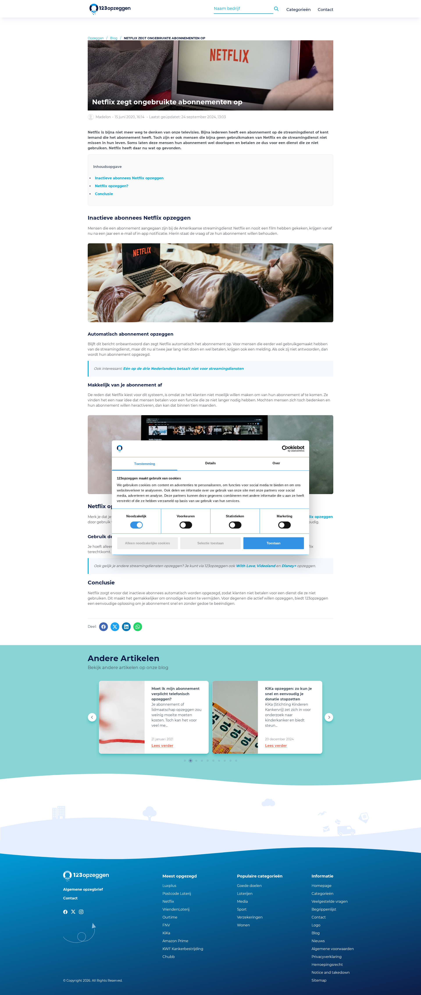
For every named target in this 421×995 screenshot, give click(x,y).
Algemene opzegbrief (83, 889)
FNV (166, 925)
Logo (316, 925)
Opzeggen (96, 38)
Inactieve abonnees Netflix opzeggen (129, 178)
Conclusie (104, 194)
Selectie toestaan (210, 543)
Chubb (168, 957)
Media (242, 901)
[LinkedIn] (126, 626)
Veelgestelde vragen (330, 901)
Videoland (266, 566)
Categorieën (298, 9)
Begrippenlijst (324, 909)
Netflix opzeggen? (111, 186)
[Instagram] (81, 912)
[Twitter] (115, 626)
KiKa (166, 933)
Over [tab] (276, 463)
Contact (325, 9)
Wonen (243, 925)
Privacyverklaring (327, 957)
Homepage (322, 886)
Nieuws (318, 941)
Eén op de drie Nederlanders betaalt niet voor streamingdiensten (183, 369)
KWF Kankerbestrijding (182, 949)
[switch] (186, 525)
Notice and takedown (331, 972)
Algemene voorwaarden (333, 949)
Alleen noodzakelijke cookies (147, 543)
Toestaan (274, 543)
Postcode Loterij (176, 894)
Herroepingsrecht (327, 965)
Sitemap (319, 980)
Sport (242, 909)
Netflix (168, 901)
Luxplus (169, 886)
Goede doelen (249, 886)
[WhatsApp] (137, 626)
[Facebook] (103, 626)
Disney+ (289, 566)
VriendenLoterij (175, 909)
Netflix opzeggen (317, 517)
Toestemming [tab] (144, 464)
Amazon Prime (175, 941)
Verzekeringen (250, 917)
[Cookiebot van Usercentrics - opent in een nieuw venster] (285, 448)
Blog (114, 38)
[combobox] (243, 8)
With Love (245, 566)
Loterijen (245, 894)
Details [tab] (210, 463)
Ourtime (169, 917)
